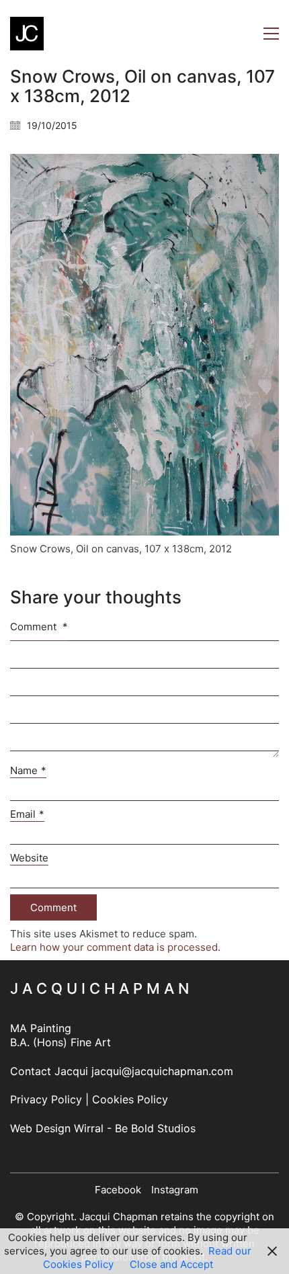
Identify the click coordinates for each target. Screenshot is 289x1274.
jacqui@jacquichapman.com (162, 1071)
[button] (271, 33)
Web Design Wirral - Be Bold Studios (103, 1128)
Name (28, 770)
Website (29, 857)
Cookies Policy (130, 1099)
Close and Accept (171, 1264)
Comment (39, 626)
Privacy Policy (46, 1099)
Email (27, 814)
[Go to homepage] (27, 33)
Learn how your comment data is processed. (115, 947)
